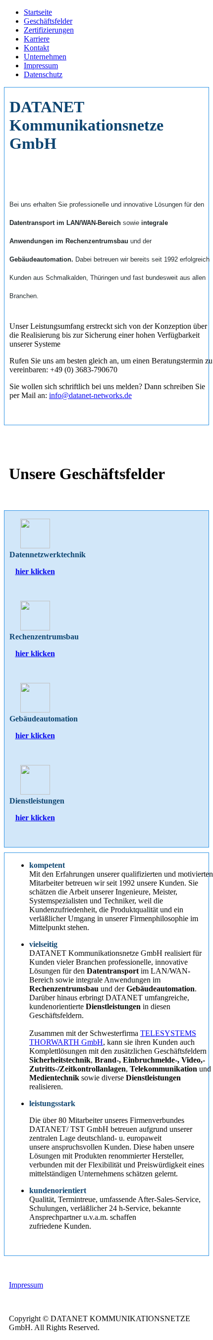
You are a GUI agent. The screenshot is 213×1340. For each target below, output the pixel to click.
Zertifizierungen (49, 30)
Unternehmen (45, 56)
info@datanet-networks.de (90, 395)
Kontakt (36, 48)
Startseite (38, 12)
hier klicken (35, 571)
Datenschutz (43, 74)
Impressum (41, 65)
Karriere (37, 39)
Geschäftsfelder (48, 21)
